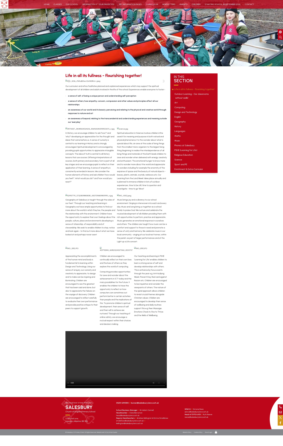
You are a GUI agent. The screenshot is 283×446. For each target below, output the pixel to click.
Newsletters (168, 4)
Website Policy (187, 432)
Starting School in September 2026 (222, 4)
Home (47, 4)
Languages (180, 131)
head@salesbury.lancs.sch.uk (127, 415)
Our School (72, 4)
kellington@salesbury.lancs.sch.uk (129, 423)
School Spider (113, 432)
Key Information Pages (130, 4)
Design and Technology (186, 112)
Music (177, 140)
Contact (249, 4)
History (178, 126)
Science (178, 159)
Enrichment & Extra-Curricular (189, 169)
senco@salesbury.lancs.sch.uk (196, 412)
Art (176, 102)
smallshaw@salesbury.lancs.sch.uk (130, 421)
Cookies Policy (198, 432)
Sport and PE (181, 164)
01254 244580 (122, 403)
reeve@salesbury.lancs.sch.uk (196, 417)
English (178, 117)
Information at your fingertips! (98, 4)
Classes (58, 4)
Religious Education (184, 155)
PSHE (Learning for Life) (186, 150)
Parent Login (208, 432)
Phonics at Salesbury (184, 145)
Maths (178, 136)
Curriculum (152, 4)
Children (196, 4)
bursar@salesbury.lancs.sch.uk (145, 403)
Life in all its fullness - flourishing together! (194, 89)
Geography (180, 121)
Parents (184, 4)
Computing (180, 107)
